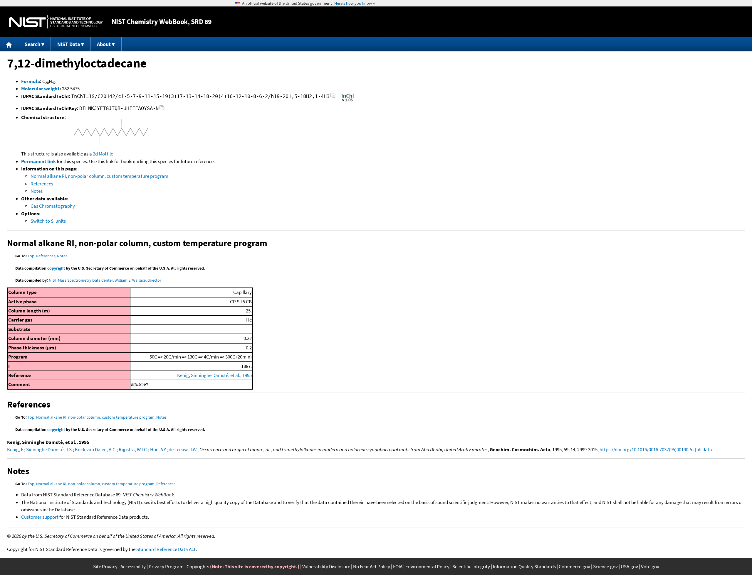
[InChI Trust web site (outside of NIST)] (347, 101)
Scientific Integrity (471, 566)
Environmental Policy (427, 566)
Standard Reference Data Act (166, 549)
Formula (30, 81)
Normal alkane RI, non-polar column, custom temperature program (99, 176)
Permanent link (38, 161)
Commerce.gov (574, 566)
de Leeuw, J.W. (183, 449)
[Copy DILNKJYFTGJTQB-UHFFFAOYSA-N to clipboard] (162, 109)
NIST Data (68, 44)
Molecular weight (40, 88)
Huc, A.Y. (158, 449)
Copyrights (198, 566)
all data (704, 449)
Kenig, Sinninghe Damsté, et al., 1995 (214, 375)
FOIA (397, 566)
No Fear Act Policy (371, 566)
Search (32, 44)
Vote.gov (650, 566)
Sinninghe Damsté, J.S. (49, 449)
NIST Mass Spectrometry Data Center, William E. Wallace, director (105, 280)
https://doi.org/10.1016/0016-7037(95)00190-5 (646, 449)
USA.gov (629, 566)
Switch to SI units (48, 221)
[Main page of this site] (9, 44)
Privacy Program (166, 566)
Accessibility (133, 566)
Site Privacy (105, 566)
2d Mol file (103, 153)
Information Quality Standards (524, 566)
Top (31, 255)
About (104, 44)
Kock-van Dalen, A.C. (96, 449)
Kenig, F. (15, 449)
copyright (56, 268)
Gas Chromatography (53, 206)
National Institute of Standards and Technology (56, 21)
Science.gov (605, 566)
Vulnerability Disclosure (326, 566)
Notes (37, 191)
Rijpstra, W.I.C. (133, 449)
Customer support (39, 517)
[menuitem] (9, 44)
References (42, 183)
